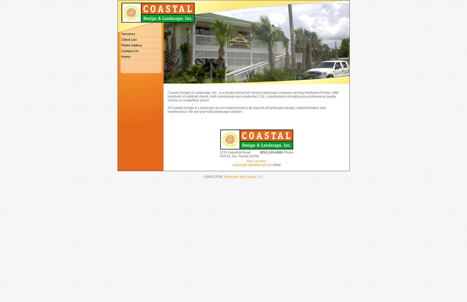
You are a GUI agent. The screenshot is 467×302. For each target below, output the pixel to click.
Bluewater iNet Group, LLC (243, 177)
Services (128, 34)
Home (126, 57)
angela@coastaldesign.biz (252, 165)
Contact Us (130, 51)
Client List (129, 40)
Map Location (257, 161)
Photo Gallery (131, 45)
